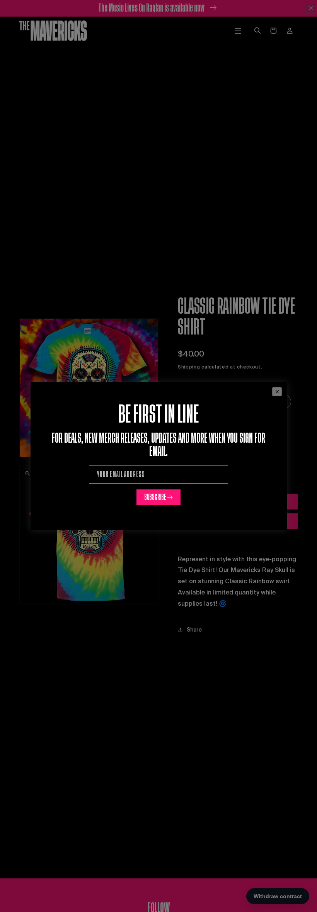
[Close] (277, 391)
